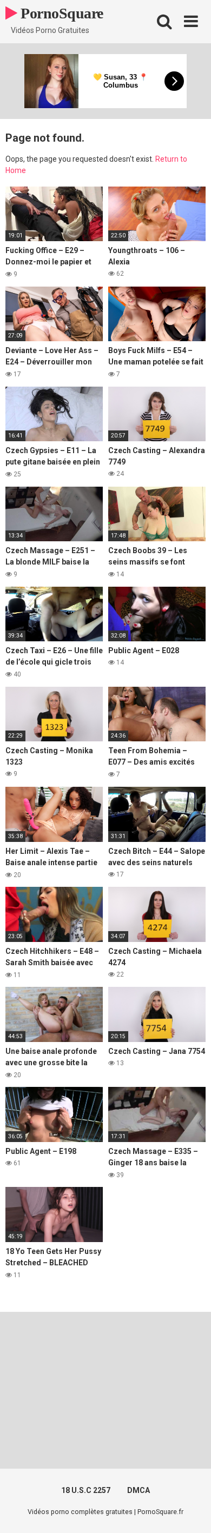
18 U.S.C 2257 (85, 1490)
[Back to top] (191, 1511)
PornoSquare (60, 13)
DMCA (138, 1490)
